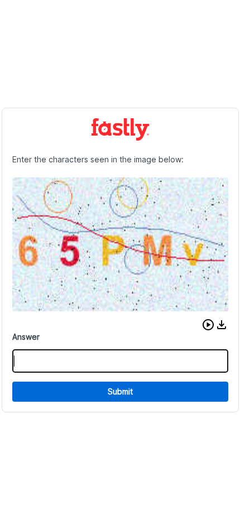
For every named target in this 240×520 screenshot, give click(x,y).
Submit (120, 391)
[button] (208, 324)
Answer (26, 336)
